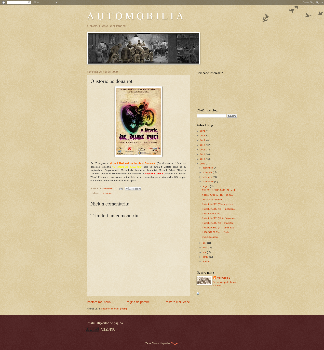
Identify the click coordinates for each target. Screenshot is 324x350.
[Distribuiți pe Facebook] (136, 188)
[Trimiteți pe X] (133, 188)
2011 (203, 154)
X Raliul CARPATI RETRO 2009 (217, 195)
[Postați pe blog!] (130, 188)
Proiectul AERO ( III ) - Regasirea (218, 218)
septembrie (208, 181)
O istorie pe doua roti (212, 199)
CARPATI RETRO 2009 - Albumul (218, 190)
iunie (205, 247)
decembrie (208, 167)
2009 (203, 163)
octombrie (208, 177)
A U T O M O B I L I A (135, 15)
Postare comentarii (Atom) (114, 308)
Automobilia (223, 278)
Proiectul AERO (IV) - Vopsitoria (217, 204)
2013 (203, 145)
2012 (203, 149)
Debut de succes (210, 237)
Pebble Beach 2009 (211, 213)
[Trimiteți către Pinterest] (139, 188)
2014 (203, 140)
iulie (205, 243)
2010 (203, 159)
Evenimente (106, 193)
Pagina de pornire (138, 302)
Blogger (174, 343)
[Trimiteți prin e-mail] (127, 188)
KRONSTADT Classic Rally (215, 232)
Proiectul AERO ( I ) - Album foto (218, 227)
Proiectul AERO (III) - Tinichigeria (218, 209)
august (206, 186)
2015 (203, 135)
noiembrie (208, 172)
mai (205, 252)
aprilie (206, 257)
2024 (203, 131)
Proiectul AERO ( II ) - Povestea (217, 223)
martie (206, 261)
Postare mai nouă (99, 302)
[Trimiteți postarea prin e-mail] (120, 188)
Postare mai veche (177, 302)
